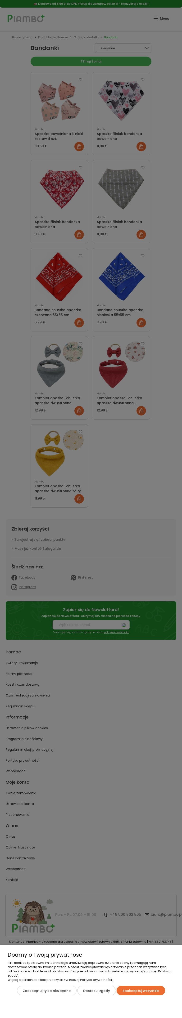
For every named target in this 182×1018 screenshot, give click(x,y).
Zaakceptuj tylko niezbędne (47, 990)
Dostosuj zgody (96, 990)
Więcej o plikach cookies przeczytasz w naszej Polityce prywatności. (60, 980)
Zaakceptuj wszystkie (141, 990)
